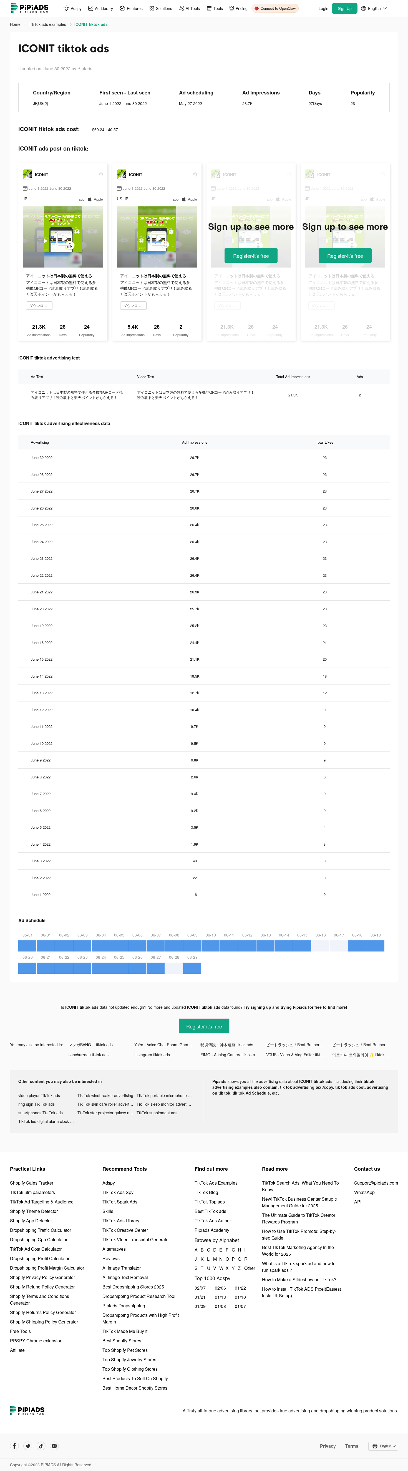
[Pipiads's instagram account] (54, 1446)
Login (323, 8)
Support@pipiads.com (376, 1183)
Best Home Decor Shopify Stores (134, 1388)
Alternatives (114, 1249)
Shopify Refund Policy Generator (42, 1286)
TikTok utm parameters (32, 1192)
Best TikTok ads (210, 1211)
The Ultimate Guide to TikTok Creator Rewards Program (298, 1218)
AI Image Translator (121, 1268)
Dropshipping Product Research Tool (138, 1296)
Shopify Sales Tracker (31, 1183)
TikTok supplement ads (157, 1112)
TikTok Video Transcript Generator (136, 1239)
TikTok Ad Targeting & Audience (42, 1201)
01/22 (240, 1288)
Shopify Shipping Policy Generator (44, 1321)
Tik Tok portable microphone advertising (166, 1095)
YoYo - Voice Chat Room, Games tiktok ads (167, 1044)
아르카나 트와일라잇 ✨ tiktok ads (362, 1054)
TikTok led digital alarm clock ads (47, 1121)
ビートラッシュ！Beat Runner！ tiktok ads (299, 1044)
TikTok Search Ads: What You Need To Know (300, 1186)
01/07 (240, 1306)
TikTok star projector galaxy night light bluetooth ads (107, 1112)
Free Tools (20, 1331)
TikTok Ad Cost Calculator (36, 1249)
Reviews (111, 1258)
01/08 (220, 1306)
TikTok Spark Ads (119, 1201)
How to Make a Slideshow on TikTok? (299, 1279)
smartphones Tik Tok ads (40, 1112)
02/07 (200, 1288)
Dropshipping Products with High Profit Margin (140, 1318)
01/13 (220, 1297)
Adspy (108, 1183)
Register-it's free (251, 255)
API (357, 1201)
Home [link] (16, 24)
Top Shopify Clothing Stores (130, 1369)
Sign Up (345, 8)
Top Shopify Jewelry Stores (129, 1359)
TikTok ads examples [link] (48, 24)
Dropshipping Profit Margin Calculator (47, 1268)
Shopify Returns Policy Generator (43, 1312)
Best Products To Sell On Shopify (135, 1378)
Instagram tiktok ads (152, 1054)
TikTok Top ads (210, 1201)
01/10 (240, 1297)
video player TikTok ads (39, 1095)
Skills (107, 1211)
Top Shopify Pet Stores (125, 1350)
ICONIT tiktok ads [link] (91, 24)
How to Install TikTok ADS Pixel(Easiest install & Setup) (301, 1292)
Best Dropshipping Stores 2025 (133, 1286)
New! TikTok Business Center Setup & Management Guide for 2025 (300, 1202)
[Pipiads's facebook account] (14, 1446)
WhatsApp (364, 1192)
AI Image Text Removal (125, 1277)
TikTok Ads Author (213, 1220)
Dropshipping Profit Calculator (39, 1258)
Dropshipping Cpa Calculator (38, 1239)
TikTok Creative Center (125, 1230)
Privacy (328, 1446)
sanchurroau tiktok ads (89, 1054)
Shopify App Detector (31, 1220)
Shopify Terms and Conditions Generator (39, 1299)
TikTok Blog (206, 1192)
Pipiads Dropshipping (123, 1305)
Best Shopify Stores (121, 1340)
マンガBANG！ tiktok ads (91, 1044)
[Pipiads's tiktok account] (41, 1446)
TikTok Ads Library (120, 1220)
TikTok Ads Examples (216, 1183)
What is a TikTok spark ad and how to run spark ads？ (299, 1266)
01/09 (200, 1306)
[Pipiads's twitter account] (27, 1446)
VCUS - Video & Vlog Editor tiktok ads (299, 1054)
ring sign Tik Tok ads (36, 1104)
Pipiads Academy (212, 1230)
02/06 (220, 1288)
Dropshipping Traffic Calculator (40, 1230)
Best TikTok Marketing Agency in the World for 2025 (298, 1250)
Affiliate (17, 1350)
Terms (351, 1446)
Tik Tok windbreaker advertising (105, 1095)
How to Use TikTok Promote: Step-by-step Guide (299, 1234)
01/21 (200, 1297)
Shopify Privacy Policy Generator (42, 1277)
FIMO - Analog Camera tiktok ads (229, 1054)
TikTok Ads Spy (118, 1192)
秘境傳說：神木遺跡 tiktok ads (226, 1044)
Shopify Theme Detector (34, 1211)
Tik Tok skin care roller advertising (107, 1104)
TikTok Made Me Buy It (124, 1331)
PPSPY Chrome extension (36, 1340)
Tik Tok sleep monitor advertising (166, 1104)
